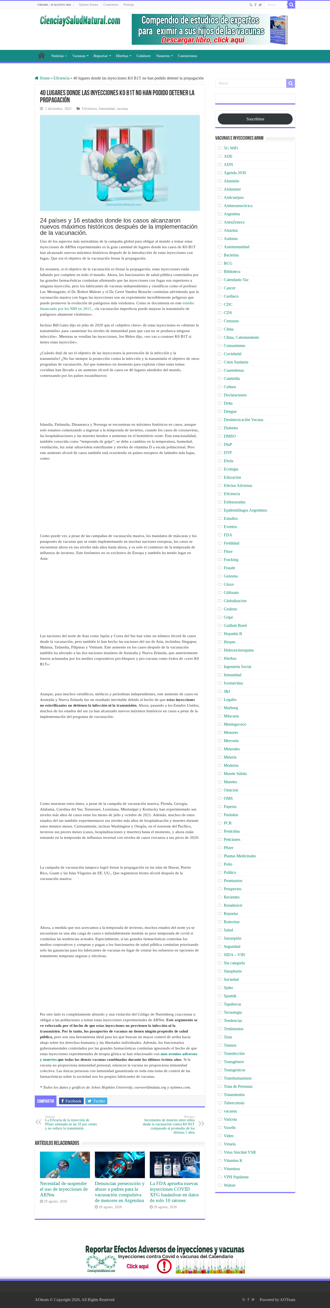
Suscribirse (255, 119)
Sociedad (231, 979)
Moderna (231, 765)
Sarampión (232, 938)
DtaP (228, 444)
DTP (228, 452)
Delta (228, 403)
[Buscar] (291, 4)
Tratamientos (234, 1094)
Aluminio (231, 181)
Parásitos (231, 815)
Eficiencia (61, 78)
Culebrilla (232, 378)
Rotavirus (232, 922)
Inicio (41, 55)
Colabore (143, 56)
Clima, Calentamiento (241, 337)
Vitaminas (232, 1169)
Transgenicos (234, 1070)
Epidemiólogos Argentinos (245, 510)
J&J (227, 691)
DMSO (230, 436)
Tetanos (230, 1045)
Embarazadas (234, 502)
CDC (228, 304)
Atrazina (231, 230)
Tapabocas (232, 1004)
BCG (228, 263)
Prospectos (232, 889)
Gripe (228, 617)
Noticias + (59, 56)
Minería (230, 757)
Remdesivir (233, 905)
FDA (228, 535)
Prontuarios (233, 880)
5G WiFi (231, 148)
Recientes (232, 897)
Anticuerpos (234, 197)
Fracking (231, 559)
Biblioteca (232, 271)
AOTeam (287, 1299)
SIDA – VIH (234, 955)
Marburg (231, 708)
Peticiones (232, 839)
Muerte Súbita (235, 773)
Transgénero (234, 1062)
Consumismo (234, 345)
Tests (228, 1037)
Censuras (231, 321)
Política (230, 872)
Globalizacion (235, 601)
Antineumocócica (238, 205)
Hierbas (122, 56)
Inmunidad (106, 109)
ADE (228, 156)
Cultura (230, 387)
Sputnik (230, 996)
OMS (228, 798)
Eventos (230, 526)
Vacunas (78, 56)
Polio (228, 864)
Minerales (232, 749)
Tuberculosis (234, 1103)
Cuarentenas (234, 370)
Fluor (228, 551)
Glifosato (231, 592)
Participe (128, 4)
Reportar (101, 56)
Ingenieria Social (237, 666)
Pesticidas (232, 831)
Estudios (231, 518)
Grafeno (230, 609)
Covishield (232, 354)
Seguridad (232, 946)
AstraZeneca (234, 222)
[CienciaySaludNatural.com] (80, 20)
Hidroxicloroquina (239, 650)
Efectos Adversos (238, 485)
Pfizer (228, 848)
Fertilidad (231, 543)
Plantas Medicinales (240, 856)
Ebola (228, 461)
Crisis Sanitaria (236, 362)
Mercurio (231, 740)
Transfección (234, 1053)
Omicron (231, 790)
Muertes (230, 782)
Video (229, 1136)
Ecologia (231, 469)
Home (44, 78)
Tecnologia (233, 1012)
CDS (228, 312)
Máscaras (231, 716)
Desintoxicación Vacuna (243, 419)
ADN (228, 164)
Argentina (232, 214)
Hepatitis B (233, 633)
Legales (230, 699)
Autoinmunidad (236, 247)
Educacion (232, 477)
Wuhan (229, 1185)
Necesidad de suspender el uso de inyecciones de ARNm (64, 1189)
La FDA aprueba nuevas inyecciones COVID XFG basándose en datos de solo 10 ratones (174, 1192)
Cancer (229, 288)
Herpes (229, 642)
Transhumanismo (238, 1078)
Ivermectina (233, 683)
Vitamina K (233, 1160)
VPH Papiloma (236, 1177)
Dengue (230, 411)
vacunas (122, 109)
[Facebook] (255, 5)
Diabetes (231, 428)
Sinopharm (233, 971)
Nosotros (163, 56)
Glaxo (229, 584)
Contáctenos (110, 4)
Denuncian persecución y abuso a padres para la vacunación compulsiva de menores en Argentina (120, 1192)
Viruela (230, 1144)
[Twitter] (260, 5)
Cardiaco (231, 296)
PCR (228, 823)
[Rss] (251, 5)
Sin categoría (234, 963)
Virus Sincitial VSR (240, 1152)
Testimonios (233, 1029)
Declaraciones (235, 395)
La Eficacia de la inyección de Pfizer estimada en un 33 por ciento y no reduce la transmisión (71, 1122)
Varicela (230, 1119)
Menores (231, 732)
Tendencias (233, 1020)
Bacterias (231, 255)
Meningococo (235, 724)
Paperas (230, 806)
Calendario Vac (236, 280)
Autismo (231, 238)
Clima (229, 329)
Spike (228, 987)
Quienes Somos (88, 4)
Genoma (231, 576)
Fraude (229, 568)
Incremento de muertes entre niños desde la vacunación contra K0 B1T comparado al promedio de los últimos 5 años (169, 1124)
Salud (228, 930)
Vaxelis (230, 1127)
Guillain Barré (235, 625)
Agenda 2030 (235, 173)
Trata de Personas (238, 1086)
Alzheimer (232, 189)
